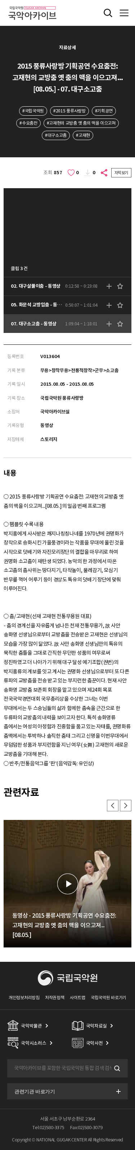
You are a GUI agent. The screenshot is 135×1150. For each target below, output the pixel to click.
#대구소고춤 (56, 135)
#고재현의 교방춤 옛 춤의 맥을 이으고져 (81, 123)
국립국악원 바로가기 (108, 997)
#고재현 (83, 135)
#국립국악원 (33, 110)
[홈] (32, 5)
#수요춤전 (28, 123)
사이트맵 (77, 997)
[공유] (104, 172)
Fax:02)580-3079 (86, 1128)
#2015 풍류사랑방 (69, 110)
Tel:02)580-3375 (48, 1128)
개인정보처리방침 (24, 997)
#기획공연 (104, 110)
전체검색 (108, 12)
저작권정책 (54, 997)
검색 (116, 1068)
